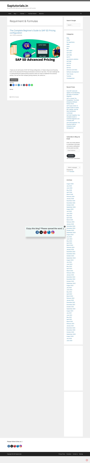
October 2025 (70, 205)
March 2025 (70, 219)
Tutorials (17, 97)
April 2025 (69, 217)
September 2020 (71, 334)
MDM (68, 44)
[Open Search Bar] (81, 14)
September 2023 (71, 258)
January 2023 (70, 275)
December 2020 (71, 328)
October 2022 (70, 281)
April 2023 (69, 268)
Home (9, 13)
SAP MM (69, 61)
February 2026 (70, 196)
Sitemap (81, 454)
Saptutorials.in (17, 6)
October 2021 (70, 306)
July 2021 (69, 313)
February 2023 (70, 272)
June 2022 (69, 289)
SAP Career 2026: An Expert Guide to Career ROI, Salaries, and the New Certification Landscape (73, 109)
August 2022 (70, 285)
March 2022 (70, 296)
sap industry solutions (72, 59)
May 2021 (69, 317)
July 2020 (69, 338)
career (68, 40)
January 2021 (70, 325)
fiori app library (71, 42)
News (68, 46)
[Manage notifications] (87, 460)
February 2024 (70, 247)
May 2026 (69, 190)
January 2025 (70, 224)
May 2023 (69, 266)
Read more (14, 79)
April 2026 (69, 192)
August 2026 (70, 183)
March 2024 (70, 245)
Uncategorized (70, 78)
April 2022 (69, 294)
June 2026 (69, 188)
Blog (68, 38)
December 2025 (71, 200)
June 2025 (69, 213)
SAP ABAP (69, 50)
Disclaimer (68, 454)
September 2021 (71, 308)
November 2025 (71, 203)
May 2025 (69, 215)
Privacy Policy (62, 454)
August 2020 (70, 336)
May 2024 (69, 241)
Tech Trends (70, 74)
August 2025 (70, 209)
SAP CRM (69, 55)
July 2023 (69, 262)
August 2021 (70, 311)
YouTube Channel (32, 13)
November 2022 (71, 279)
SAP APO (69, 52)
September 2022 (71, 283)
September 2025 (71, 207)
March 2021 (70, 321)
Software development (73, 72)
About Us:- (41, 13)
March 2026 (70, 194)
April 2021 (69, 319)
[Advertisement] (35, 111)
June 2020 (69, 340)
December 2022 (71, 277)
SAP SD (12, 97)
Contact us (75, 454)
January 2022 (70, 300)
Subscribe (71, 155)
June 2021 (69, 315)
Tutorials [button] (22, 13)
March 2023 (70, 270)
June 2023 (69, 264)
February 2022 (70, 298)
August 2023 (70, 260)
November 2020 (71, 330)
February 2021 (70, 323)
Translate (71, 171)
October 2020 (70, 332)
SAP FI (68, 57)
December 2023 (71, 251)
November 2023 (71, 253)
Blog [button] (15, 13)
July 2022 (69, 287)
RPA (68, 48)
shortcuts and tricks (72, 69)
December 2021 (71, 302)
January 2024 (70, 249)
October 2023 (70, 255)
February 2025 (70, 222)
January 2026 (70, 198)
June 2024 (69, 239)
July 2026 (69, 186)
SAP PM (69, 63)
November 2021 (71, 304)
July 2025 (69, 211)
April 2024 (69, 243)
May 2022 (69, 292)
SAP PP (69, 65)
